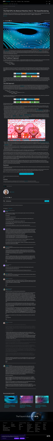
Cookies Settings (4, 438)
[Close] (24, 435)
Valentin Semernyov (8, 210)
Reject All (16, 438)
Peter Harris (7, 246)
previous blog (7, 50)
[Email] (9, 20)
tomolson (14, 115)
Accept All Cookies (22, 438)
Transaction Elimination (27, 114)
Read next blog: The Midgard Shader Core (26, 173)
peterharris (9, 289)
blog (38, 49)
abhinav (6, 264)
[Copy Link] (11, 20)
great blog (21, 115)
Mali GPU (40, 50)
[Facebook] (8, 20)
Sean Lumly (7, 273)
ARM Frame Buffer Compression (44, 141)
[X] (5, 20)
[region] (13, 437)
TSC (6, 228)
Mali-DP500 (6, 144)
